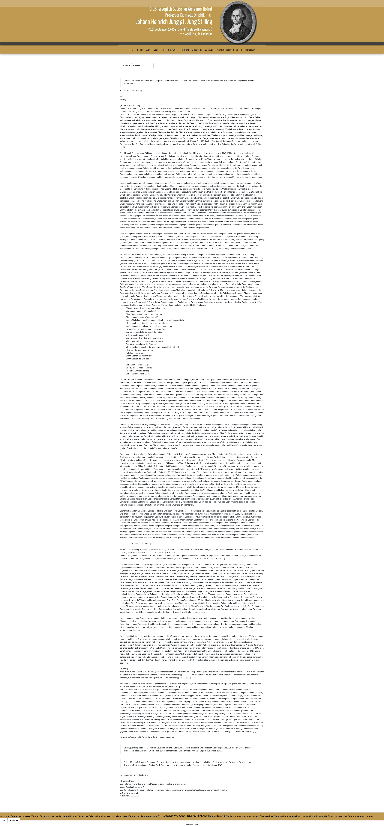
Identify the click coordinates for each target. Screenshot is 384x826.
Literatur (172, 50)
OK (3, 820)
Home (132, 50)
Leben (140, 50)
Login (235, 50)
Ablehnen (13, 820)
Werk (148, 50)
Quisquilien (197, 50)
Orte (156, 50)
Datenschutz (192, 824)
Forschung (184, 50)
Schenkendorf (224, 50)
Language (210, 50)
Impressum (249, 50)
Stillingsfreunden (192, 463)
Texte (163, 50)
